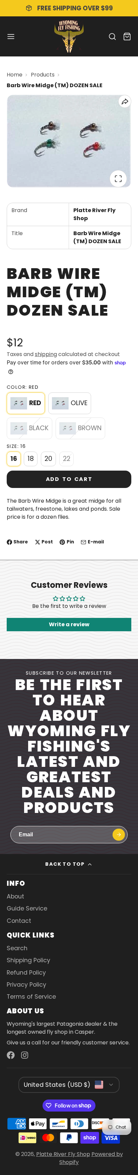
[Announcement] (69, 8)
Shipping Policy (28, 960)
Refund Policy (26, 973)
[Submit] (119, 835)
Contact (19, 921)
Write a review (69, 624)
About (15, 896)
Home (14, 74)
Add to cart (69, 479)
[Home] (69, 36)
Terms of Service (31, 997)
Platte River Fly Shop (63, 1154)
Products (43, 74)
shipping (46, 354)
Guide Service (27, 908)
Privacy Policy (26, 985)
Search (17, 948)
